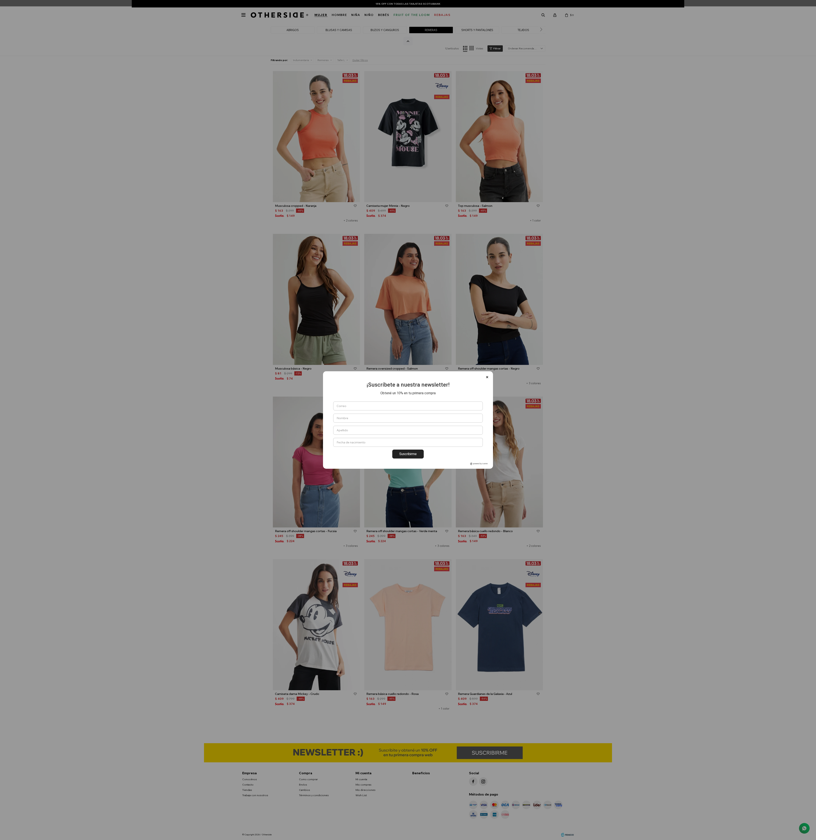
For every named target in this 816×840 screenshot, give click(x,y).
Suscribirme (408, 454)
